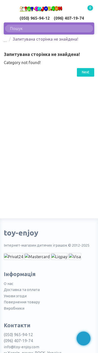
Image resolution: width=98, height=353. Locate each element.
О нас (8, 283)
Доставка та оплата (22, 289)
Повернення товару (22, 302)
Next (85, 72)
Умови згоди (15, 296)
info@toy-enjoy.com (21, 347)
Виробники (14, 308)
